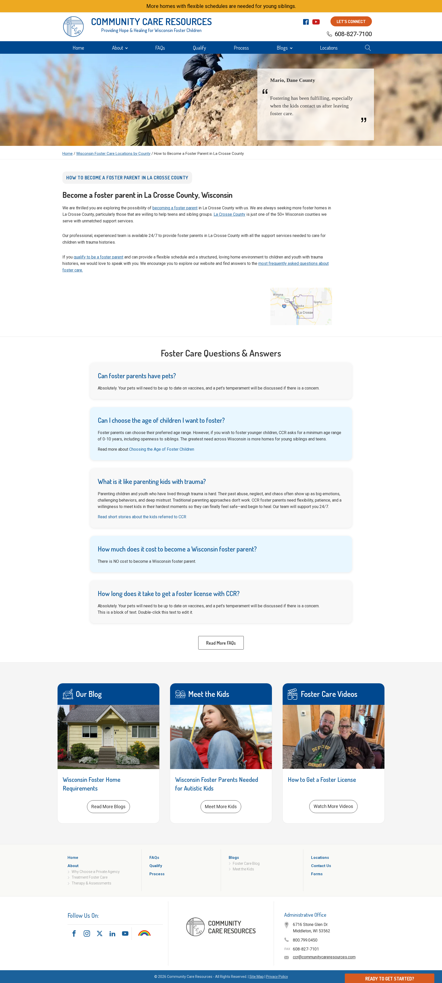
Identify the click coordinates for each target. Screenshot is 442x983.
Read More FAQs (221, 643)
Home (78, 47)
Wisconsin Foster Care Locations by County (113, 153)
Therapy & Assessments (91, 883)
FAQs (160, 47)
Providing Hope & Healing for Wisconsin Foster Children (151, 30)
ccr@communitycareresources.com (324, 957)
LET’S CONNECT (351, 21)
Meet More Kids (221, 806)
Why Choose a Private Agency (96, 872)
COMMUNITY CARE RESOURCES (151, 21)
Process (241, 47)
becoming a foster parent (174, 208)
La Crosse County (229, 214)
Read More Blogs (108, 806)
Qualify (199, 47)
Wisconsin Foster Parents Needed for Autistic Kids (216, 783)
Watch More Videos (333, 806)
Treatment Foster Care (89, 878)
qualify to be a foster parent (98, 257)
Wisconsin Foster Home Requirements (91, 783)
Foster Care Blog (246, 863)
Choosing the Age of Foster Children (161, 449)
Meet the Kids (243, 869)
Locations (329, 47)
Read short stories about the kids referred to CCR (142, 516)
